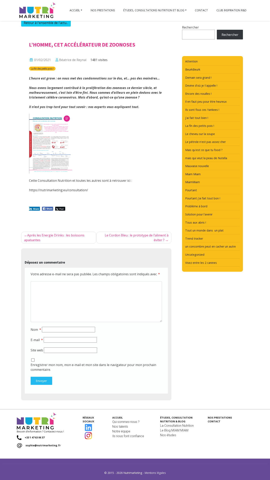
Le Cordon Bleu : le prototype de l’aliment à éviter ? (136, 237)
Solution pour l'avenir (198, 214)
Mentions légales (155, 473)
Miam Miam (193, 174)
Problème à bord (196, 206)
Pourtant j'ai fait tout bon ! (202, 198)
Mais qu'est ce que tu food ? (204, 150)
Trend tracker (194, 238)
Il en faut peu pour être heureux (206, 101)
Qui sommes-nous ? (126, 422)
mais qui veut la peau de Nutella (206, 158)
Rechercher (190, 27)
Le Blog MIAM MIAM (174, 430)
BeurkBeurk (192, 69)
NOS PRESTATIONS (220, 417)
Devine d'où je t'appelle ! (201, 85)
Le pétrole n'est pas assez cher (205, 142)
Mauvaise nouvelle (197, 166)
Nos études (168, 435)
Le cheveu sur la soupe (200, 134)
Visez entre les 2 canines (201, 263)
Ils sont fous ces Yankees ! (202, 110)
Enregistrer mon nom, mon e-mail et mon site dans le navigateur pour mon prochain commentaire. (93, 367)
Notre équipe (121, 431)
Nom (36, 329)
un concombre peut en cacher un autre (210, 246)
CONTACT (214, 421)
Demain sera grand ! (198, 77)
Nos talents (120, 426)
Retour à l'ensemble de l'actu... (46, 23)
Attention (191, 61)
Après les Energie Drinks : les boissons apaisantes (54, 237)
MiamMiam (192, 182)
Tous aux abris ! (195, 222)
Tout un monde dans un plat (204, 230)
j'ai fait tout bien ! (196, 118)
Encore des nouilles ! (198, 94)
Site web (37, 350)
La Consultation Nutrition (177, 425)
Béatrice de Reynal (72, 60)
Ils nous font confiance (128, 436)
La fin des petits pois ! (42, 68)
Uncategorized (194, 254)
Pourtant (191, 190)
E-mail (37, 340)
